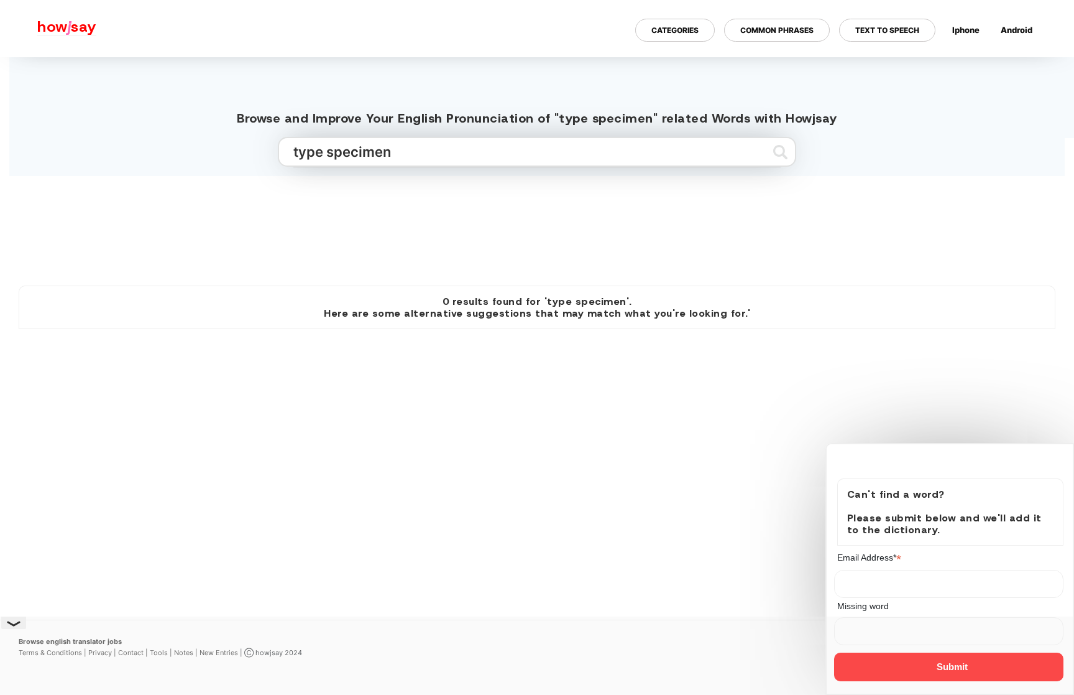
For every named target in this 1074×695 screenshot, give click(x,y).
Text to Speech (887, 30)
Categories (675, 30)
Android (1016, 30)
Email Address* (869, 558)
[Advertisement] (537, 226)
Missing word (863, 606)
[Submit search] (780, 152)
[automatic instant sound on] (1020, 70)
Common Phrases (777, 30)
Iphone (966, 30)
